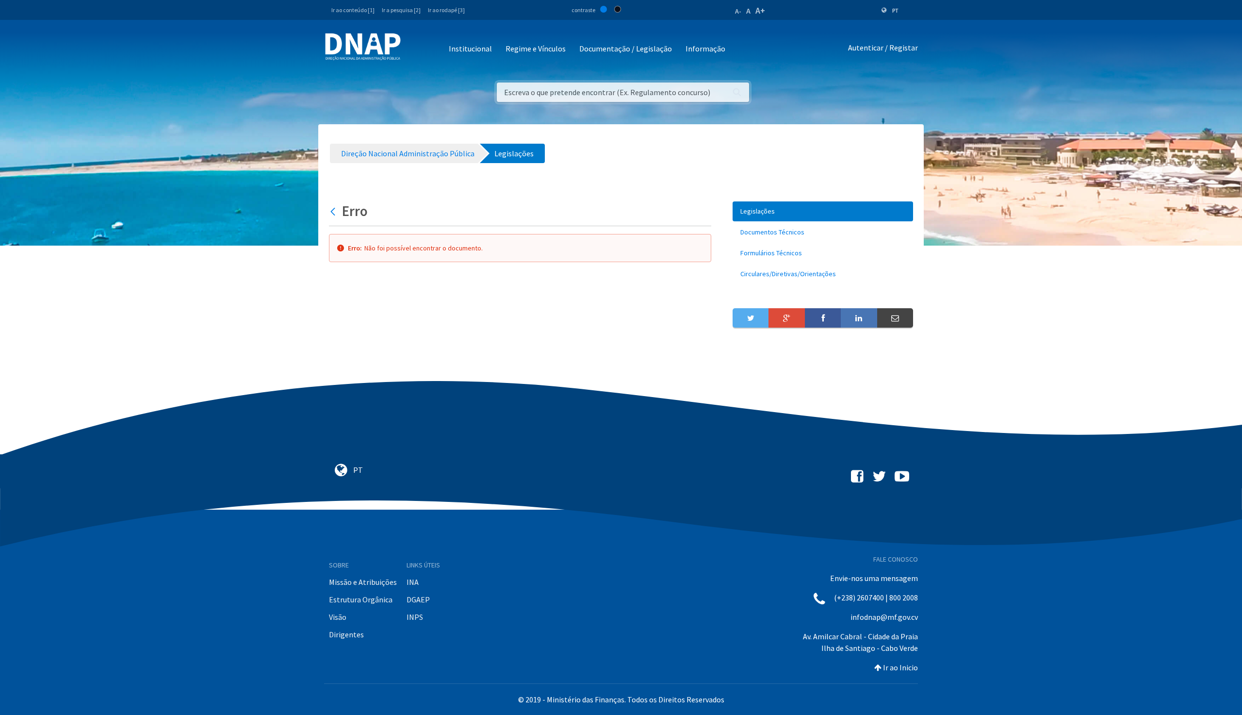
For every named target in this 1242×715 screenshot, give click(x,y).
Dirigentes (346, 634)
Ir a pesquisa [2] (401, 10)
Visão (337, 617)
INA (413, 582)
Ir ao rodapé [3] (446, 10)
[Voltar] (334, 211)
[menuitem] (823, 211)
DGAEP (418, 599)
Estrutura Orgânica (360, 599)
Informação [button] (705, 48)
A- (738, 11)
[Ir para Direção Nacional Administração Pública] (363, 46)
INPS (415, 617)
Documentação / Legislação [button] (625, 48)
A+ (760, 10)
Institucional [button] (470, 48)
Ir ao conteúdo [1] (353, 10)
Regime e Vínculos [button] (536, 48)
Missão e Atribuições (363, 582)
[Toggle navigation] (414, 49)
